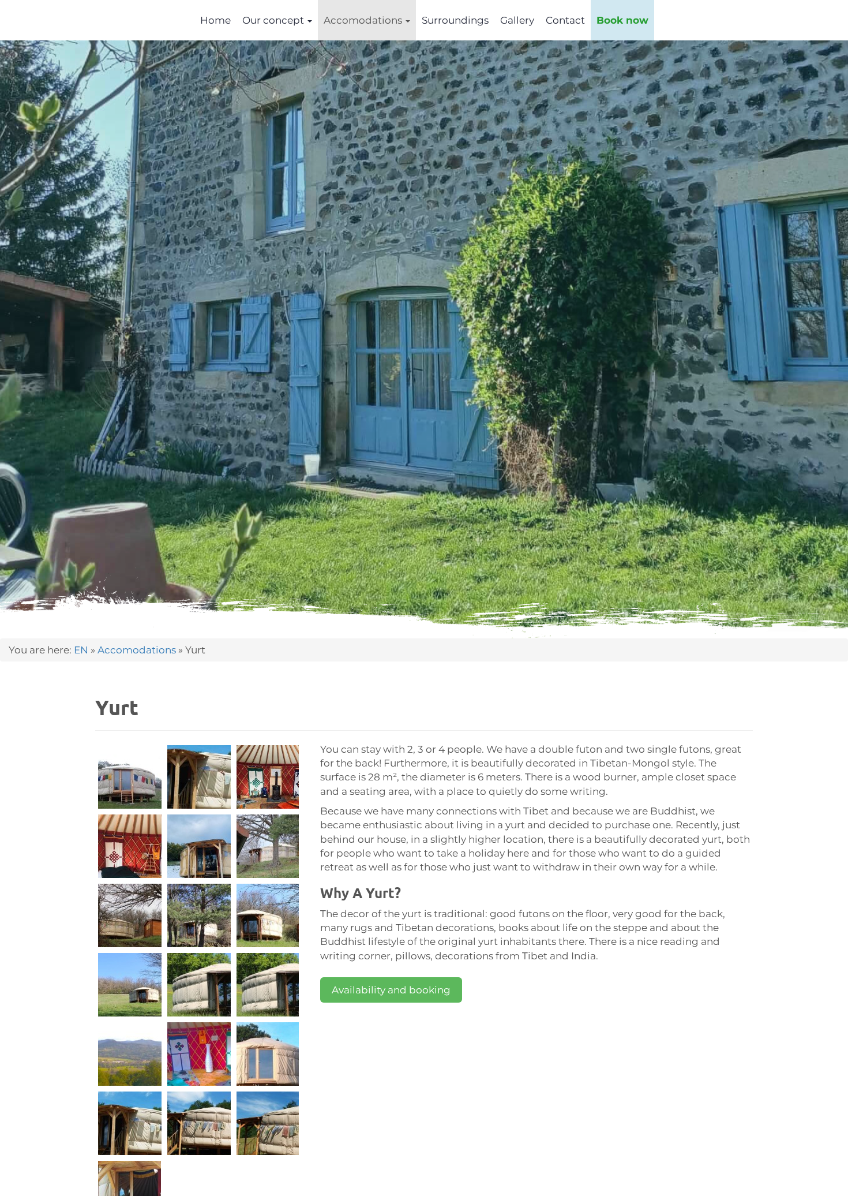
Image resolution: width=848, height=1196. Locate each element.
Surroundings (455, 20)
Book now (622, 20)
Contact (565, 20)
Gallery (517, 20)
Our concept (274, 20)
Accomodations (364, 20)
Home (215, 20)
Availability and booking (391, 990)
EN (81, 650)
